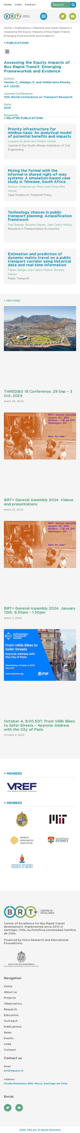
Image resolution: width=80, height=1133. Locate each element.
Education (11, 1015)
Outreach (11, 1021)
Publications (22, 28)
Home (8, 28)
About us (10, 992)
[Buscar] (73, 5)
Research (10, 1009)
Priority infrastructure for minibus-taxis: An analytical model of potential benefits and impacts (39, 132)
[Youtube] (72, 16)
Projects (10, 997)
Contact (10, 1049)
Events (8, 1038)
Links (7, 1044)
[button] (43, 16)
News (7, 1032)
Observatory (13, 1003)
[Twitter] (62, 16)
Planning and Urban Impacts (51, 28)
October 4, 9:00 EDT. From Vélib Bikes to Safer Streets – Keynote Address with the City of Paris (39, 726)
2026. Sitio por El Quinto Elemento (40, 1130)
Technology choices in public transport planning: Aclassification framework (40, 216)
